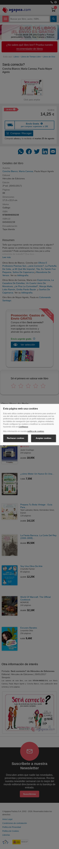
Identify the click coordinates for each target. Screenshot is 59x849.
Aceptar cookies (43, 438)
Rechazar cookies (15, 438)
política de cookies (35, 431)
